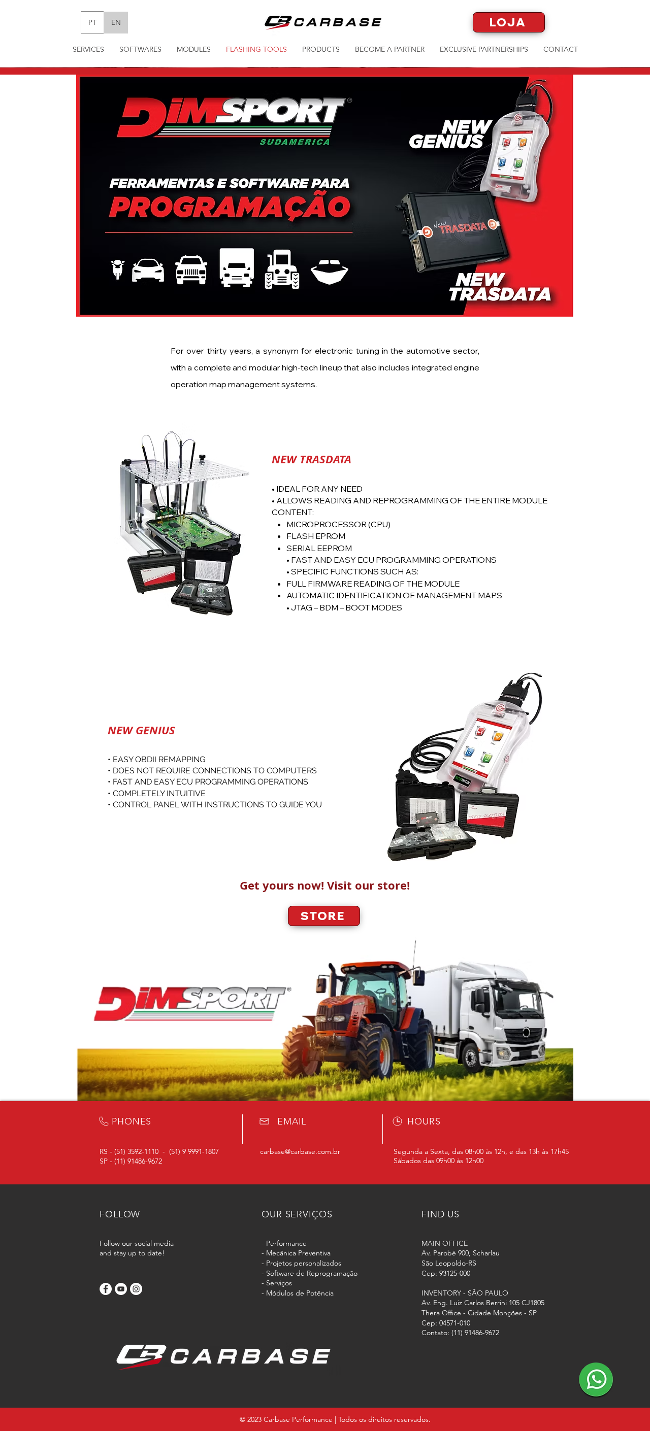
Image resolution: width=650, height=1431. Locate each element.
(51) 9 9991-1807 (194, 1151)
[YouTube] (121, 1289)
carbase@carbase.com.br (300, 1151)
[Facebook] (106, 1289)
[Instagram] (136, 1289)
